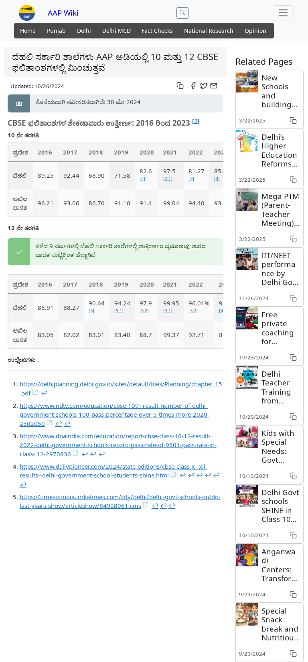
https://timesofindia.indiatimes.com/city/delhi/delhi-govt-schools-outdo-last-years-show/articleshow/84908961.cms (120, 501)
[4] (217, 178)
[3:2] (193, 310)
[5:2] (144, 310)
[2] (142, 178)
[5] (91, 310)
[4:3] (223, 310)
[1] (195, 120)
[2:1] (167, 178)
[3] (191, 178)
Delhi (84, 30)
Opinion (255, 30)
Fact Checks (157, 30)
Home (28, 30)
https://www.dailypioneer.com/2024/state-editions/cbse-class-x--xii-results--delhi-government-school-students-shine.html (113, 470)
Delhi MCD (116, 30)
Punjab (56, 30)
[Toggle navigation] (283, 12)
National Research (208, 30)
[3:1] (167, 310)
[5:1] (119, 310)
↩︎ (44, 393)
